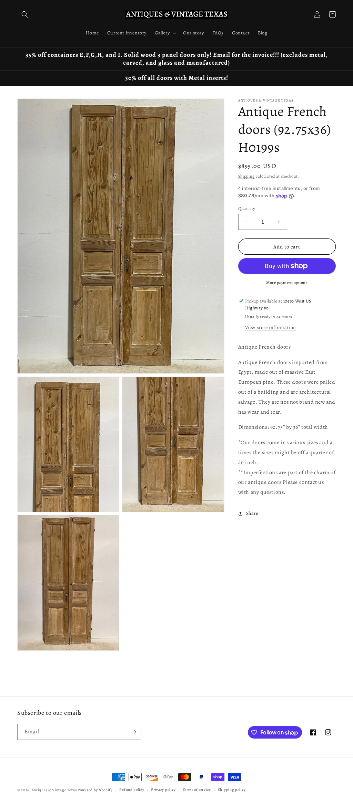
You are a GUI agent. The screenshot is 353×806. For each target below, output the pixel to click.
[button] (24, 14)
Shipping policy (232, 789)
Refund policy (131, 789)
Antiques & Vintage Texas (54, 790)
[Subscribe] (133, 732)
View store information (270, 327)
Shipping (246, 176)
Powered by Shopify (95, 790)
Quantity (246, 208)
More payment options (286, 282)
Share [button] (252, 513)
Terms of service (197, 789)
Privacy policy (163, 789)
